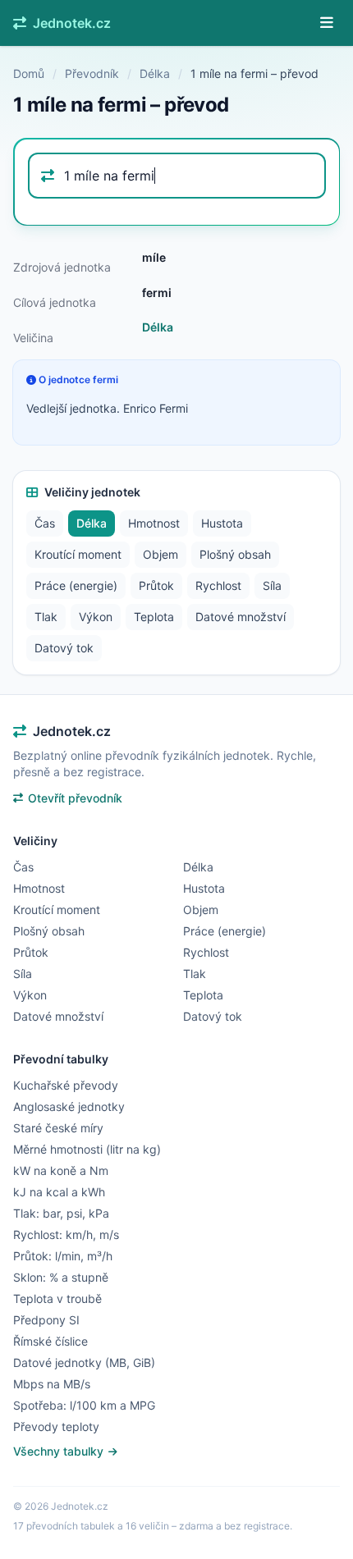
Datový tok (64, 648)
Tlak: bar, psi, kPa (61, 1213)
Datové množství (240, 617)
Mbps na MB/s (51, 1384)
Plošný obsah (235, 554)
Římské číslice (50, 1341)
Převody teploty (56, 1426)
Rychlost (218, 585)
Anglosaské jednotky (69, 1106)
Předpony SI (46, 1320)
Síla (272, 585)
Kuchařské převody (65, 1085)
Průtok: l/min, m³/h (62, 1256)
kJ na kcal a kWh (59, 1192)
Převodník (92, 73)
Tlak (45, 617)
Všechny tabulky (60, 1451)
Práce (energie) (75, 585)
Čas (44, 523)
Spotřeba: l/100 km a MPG (84, 1405)
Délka (155, 73)
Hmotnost (154, 523)
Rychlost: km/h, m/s (66, 1234)
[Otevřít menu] (327, 23)
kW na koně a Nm (60, 1170)
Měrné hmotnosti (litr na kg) (87, 1149)
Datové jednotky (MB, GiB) (84, 1362)
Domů (28, 73)
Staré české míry (58, 1128)
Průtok (156, 585)
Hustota (222, 523)
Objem (160, 554)
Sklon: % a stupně (60, 1277)
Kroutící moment (77, 554)
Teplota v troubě (57, 1298)
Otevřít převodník (75, 798)
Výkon (95, 617)
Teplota (154, 617)
